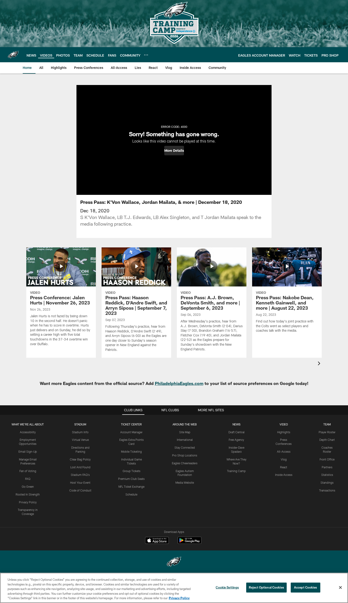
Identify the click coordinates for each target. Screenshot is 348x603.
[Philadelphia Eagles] (174, 562)
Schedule (131, 494)
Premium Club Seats (131, 478)
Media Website (184, 482)
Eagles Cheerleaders (184, 463)
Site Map (184, 432)
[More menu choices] (146, 55)
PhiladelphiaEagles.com (179, 383)
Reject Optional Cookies (266, 587)
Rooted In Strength (28, 494)
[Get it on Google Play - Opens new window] (189, 543)
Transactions (327, 490)
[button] (174, 150)
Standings (327, 482)
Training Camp (236, 471)
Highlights (283, 432)
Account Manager (131, 432)
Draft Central (236, 432)
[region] (174, 588)
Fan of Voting (27, 471)
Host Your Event (80, 482)
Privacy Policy (28, 502)
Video (284, 424)
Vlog (284, 459)
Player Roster (327, 432)
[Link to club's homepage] (13, 54)
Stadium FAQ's (80, 474)
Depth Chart (327, 439)
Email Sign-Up (27, 451)
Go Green (28, 486)
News (236, 424)
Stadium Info (80, 432)
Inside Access (283, 474)
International (185, 439)
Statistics (327, 474)
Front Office (327, 459)
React (283, 467)
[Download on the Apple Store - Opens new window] (157, 541)
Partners (327, 467)
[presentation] (320, 364)
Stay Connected (184, 447)
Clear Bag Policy (80, 459)
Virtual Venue (80, 439)
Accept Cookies (305, 587)
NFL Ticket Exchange (131, 486)
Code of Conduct (80, 490)
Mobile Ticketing (131, 451)
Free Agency (236, 439)
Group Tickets (131, 471)
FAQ (27, 478)
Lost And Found (80, 467)
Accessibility (28, 432)
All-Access (283, 451)
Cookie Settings (227, 587)
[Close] (340, 587)
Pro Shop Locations (184, 455)
